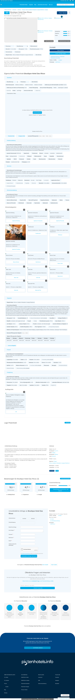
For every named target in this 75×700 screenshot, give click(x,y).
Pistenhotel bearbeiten (25, 683)
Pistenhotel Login (63, 0)
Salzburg (56, 454)
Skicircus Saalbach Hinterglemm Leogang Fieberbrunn (59, 463)
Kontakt (57, 470)
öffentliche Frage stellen (38, 588)
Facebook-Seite (11, 135)
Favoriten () (64, 698)
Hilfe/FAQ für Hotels (25, 677)
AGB (39, 680)
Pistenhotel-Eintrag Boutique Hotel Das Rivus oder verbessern (43, 615)
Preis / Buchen (63, 13)
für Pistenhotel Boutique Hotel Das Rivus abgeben (9, 614)
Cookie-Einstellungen (37, 112)
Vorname (10, 534)
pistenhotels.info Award (42, 4)
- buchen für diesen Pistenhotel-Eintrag (65, 614)
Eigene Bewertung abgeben (65, 478)
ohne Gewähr (45, 564)
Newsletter (57, 683)
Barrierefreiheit (65, 695)
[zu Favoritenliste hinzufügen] (6, 19)
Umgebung (10, 372)
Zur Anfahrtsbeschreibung (55, 520)
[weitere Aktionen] (69, 12)
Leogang (53, 452)
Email (10, 540)
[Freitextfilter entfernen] (71, 4)
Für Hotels (6, 677)
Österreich (54, 456)
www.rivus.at (52, 523)
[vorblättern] (34, 30)
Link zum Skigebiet (12, 345)
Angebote (31, 4)
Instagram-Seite (22, 135)
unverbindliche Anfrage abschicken (29, 556)
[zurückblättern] (7, 30)
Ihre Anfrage (11, 530)
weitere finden (20, 614)
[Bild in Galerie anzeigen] (46, 23)
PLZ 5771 (56, 450)
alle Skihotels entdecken (38, 647)
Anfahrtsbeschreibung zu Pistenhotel (57, 56)
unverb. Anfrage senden (60, 53)
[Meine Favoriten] (55, 5)
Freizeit (9, 349)
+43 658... (55, 515)
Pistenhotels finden (24, 4)
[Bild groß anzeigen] (15, 210)
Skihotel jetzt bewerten (60, 490)
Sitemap (5, 692)
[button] (20, 30)
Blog (35, 4)
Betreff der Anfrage (12, 527)
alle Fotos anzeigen (49, 41)
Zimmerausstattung (12, 190)
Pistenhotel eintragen (25, 686)
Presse (5, 683)
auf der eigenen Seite (54, 614)
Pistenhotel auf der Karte (55, 57)
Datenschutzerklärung (26, 553)
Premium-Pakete (24, 689)
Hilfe (67, 0)
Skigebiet (9, 298)
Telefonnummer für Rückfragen (12, 544)
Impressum (40, 677)
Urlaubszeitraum (12, 518)
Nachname (11, 537)
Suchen (73, 5)
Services (9, 166)
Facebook (57, 677)
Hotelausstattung (11, 140)
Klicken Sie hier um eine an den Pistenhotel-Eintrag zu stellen (38, 581)
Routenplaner (68, 422)
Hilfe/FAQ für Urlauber (25, 680)
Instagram (57, 680)
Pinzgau (55, 461)
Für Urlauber (6, 680)
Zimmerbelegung (12, 522)
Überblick (9, 77)
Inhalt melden (54, 564)
